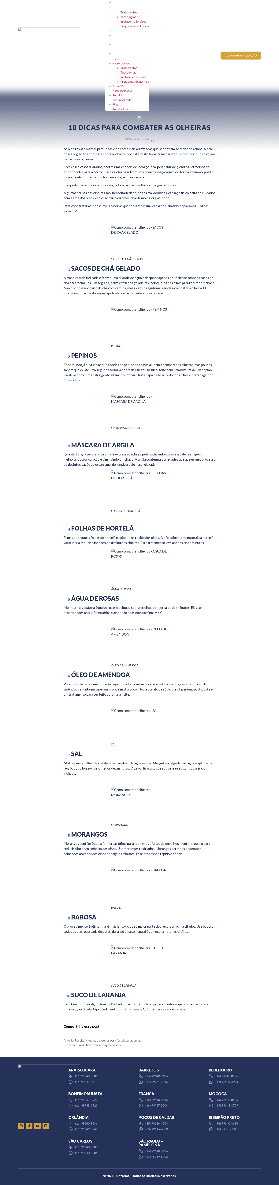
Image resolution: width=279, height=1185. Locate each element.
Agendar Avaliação (241, 55)
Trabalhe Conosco (123, 53)
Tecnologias (128, 17)
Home (116, 2)
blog (153, 140)
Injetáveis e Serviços (133, 21)
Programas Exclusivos (134, 26)
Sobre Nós (118, 30)
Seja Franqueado (122, 44)
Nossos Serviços (122, 7)
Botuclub (118, 39)
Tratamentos (128, 12)
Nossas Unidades (122, 35)
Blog (115, 48)
